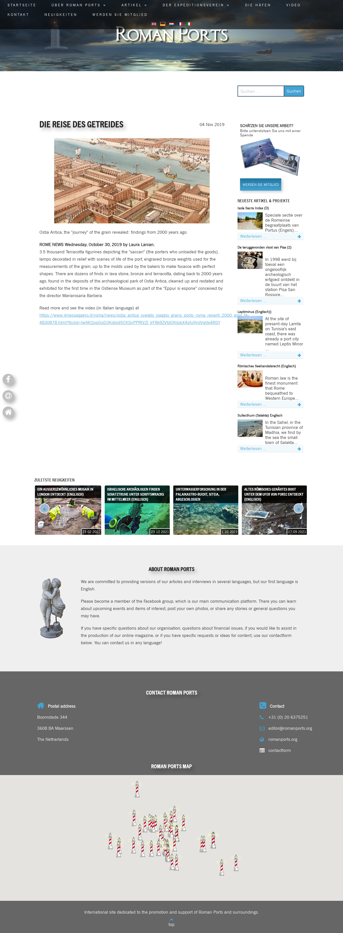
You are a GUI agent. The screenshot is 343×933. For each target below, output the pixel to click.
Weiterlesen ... (253, 235)
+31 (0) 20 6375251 (288, 716)
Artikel (132, 5)
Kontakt (18, 14)
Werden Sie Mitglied (120, 14)
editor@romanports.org (290, 728)
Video (293, 5)
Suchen (294, 90)
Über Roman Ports (76, 5)
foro (10, 411)
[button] (221, 867)
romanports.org (282, 739)
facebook (10, 379)
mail (10, 395)
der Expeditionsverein (193, 5)
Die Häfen (258, 5)
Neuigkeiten (60, 14)
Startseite (22, 5)
